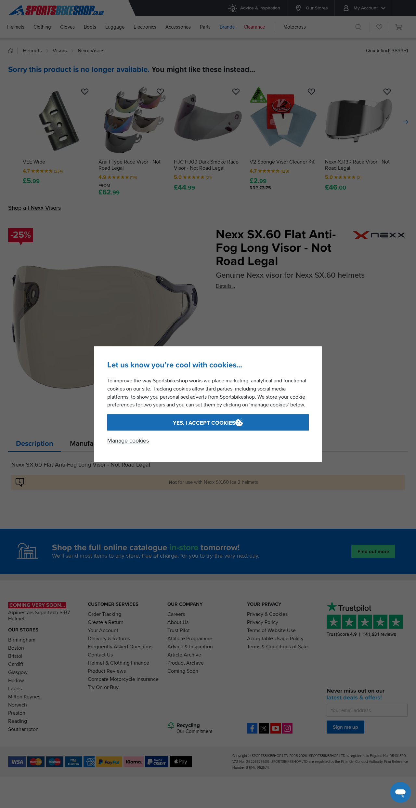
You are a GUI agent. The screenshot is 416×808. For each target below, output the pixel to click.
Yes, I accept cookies (204, 422)
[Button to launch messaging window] (400, 792)
